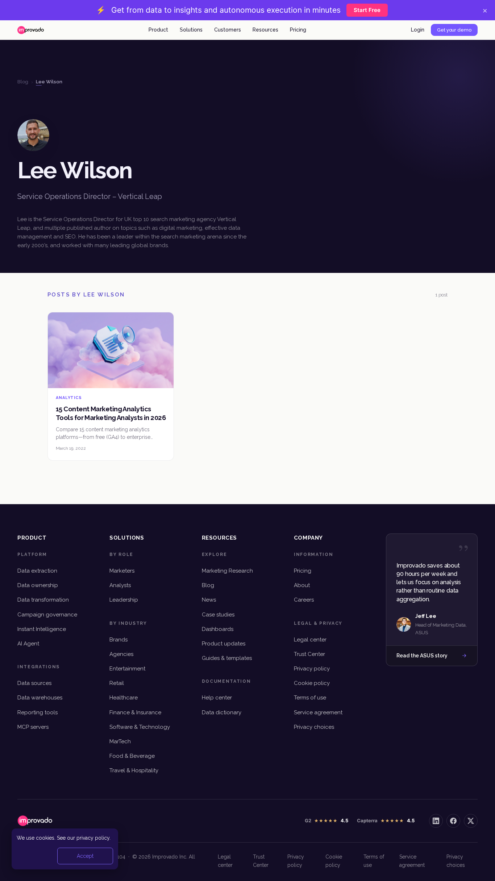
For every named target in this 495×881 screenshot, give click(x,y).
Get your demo (454, 30)
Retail (116, 683)
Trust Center (309, 654)
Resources (265, 30)
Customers (227, 30)
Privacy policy (312, 668)
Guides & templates (227, 658)
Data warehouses (39, 697)
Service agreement (318, 712)
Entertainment (127, 668)
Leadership (123, 600)
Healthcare (123, 697)
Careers (304, 600)
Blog (208, 585)
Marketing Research (227, 571)
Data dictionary (221, 712)
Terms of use (310, 697)
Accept (85, 856)
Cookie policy (312, 683)
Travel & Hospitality (133, 770)
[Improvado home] (30, 30)
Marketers (121, 571)
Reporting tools (37, 712)
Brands (118, 639)
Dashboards (217, 629)
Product (158, 30)
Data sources (34, 683)
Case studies (218, 614)
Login (417, 30)
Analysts (120, 585)
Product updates (223, 643)
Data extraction (37, 571)
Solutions (191, 30)
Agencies (121, 654)
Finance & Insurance (135, 712)
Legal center (310, 639)
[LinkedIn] (436, 821)
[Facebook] (453, 821)
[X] (471, 821)
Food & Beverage (132, 756)
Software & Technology (139, 727)
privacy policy (92, 838)
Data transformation (43, 600)
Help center (217, 697)
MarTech (120, 741)
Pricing (298, 30)
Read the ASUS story (422, 655)
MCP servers (33, 727)
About (302, 585)
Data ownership (37, 585)
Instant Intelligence (41, 629)
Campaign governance (47, 614)
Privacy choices (314, 727)
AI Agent (28, 643)
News (209, 600)
